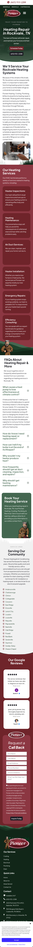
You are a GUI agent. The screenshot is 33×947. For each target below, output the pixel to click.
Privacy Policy (21, 944)
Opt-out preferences (12, 944)
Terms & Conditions (20, 813)
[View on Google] (16, 690)
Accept (16, 940)
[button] (30, 923)
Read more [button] (16, 686)
